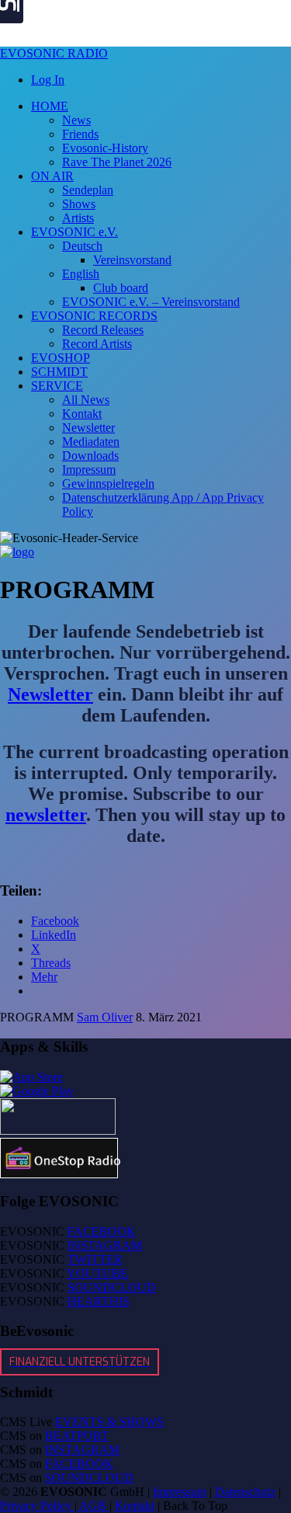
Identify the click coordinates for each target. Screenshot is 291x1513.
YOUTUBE (97, 1273)
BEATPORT (77, 1435)
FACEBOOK (102, 1231)
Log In (47, 79)
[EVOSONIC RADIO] (17, 551)
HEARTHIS (99, 1301)
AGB (93, 1505)
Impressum (179, 1491)
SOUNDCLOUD (112, 1287)
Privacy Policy (37, 1505)
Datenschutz (245, 1491)
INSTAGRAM (105, 1245)
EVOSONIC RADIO (54, 53)
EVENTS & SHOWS (109, 1421)
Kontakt (134, 1505)
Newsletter (50, 694)
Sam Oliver (105, 1017)
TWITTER (95, 1259)
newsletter (45, 815)
